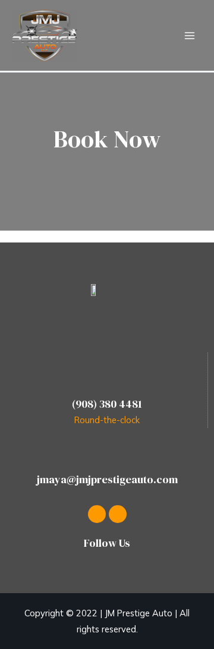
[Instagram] (118, 514)
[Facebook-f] (97, 514)
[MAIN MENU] (189, 35)
